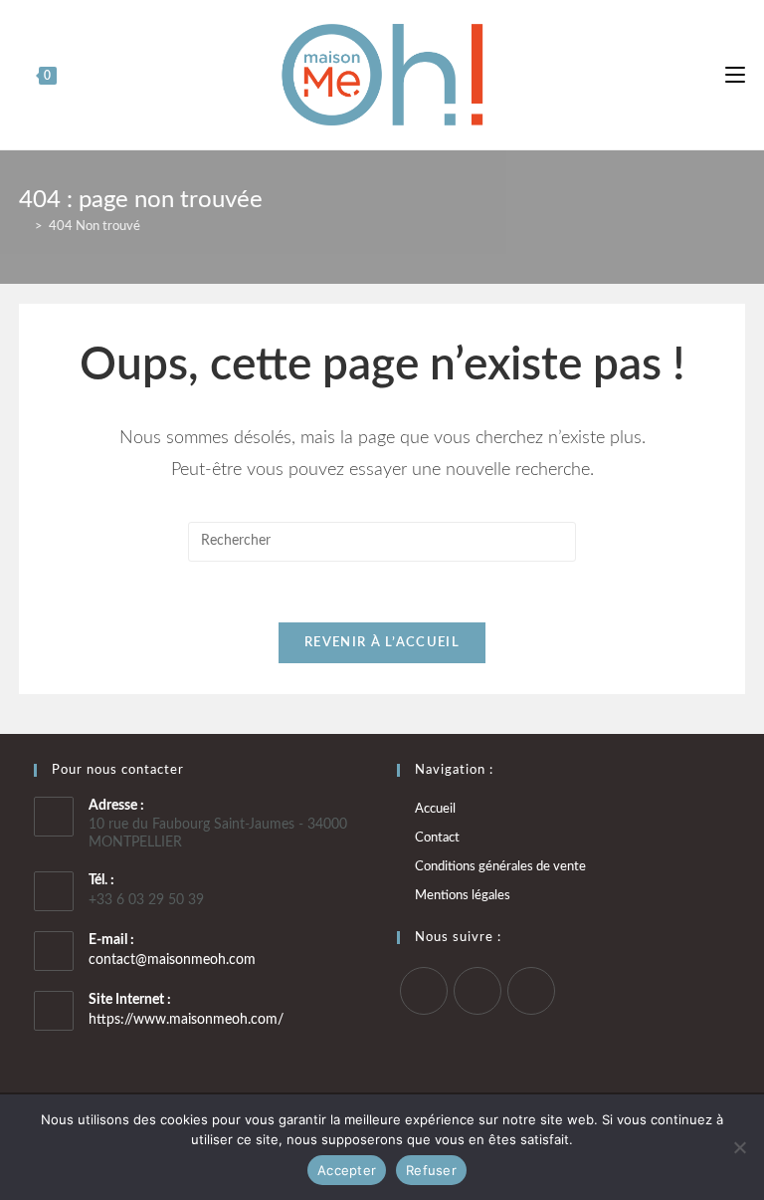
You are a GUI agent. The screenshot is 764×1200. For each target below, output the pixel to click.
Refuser (431, 1170)
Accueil (435, 809)
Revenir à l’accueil (382, 642)
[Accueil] (24, 226)
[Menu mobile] (735, 75)
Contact (437, 838)
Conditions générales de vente (500, 866)
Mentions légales (462, 895)
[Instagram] (477, 991)
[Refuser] (739, 1147)
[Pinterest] (531, 991)
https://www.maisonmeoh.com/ (186, 1020)
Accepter (346, 1170)
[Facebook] (424, 991)
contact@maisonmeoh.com (172, 960)
